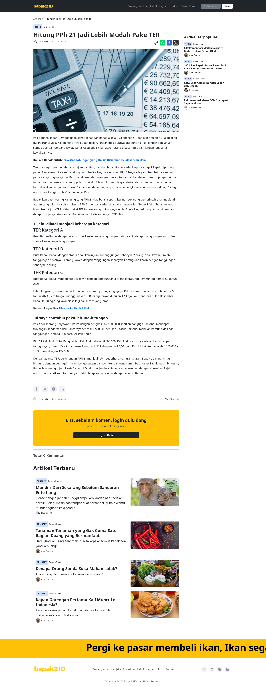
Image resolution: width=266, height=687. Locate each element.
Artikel (150, 6)
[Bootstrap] (49, 669)
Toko (184, 6)
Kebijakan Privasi (121, 669)
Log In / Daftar (106, 435)
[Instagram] (53, 388)
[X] (45, 388)
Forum (193, 6)
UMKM (175, 6)
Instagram (162, 6)
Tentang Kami (136, 6)
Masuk (227, 6)
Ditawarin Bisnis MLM (74, 308)
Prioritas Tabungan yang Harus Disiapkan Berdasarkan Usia (104, 160)
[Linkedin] (62, 388)
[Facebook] (36, 388)
